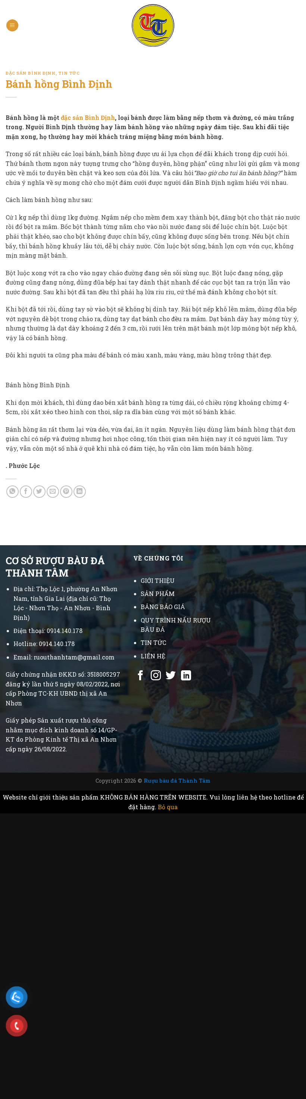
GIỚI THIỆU (158, 580)
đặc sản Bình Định (88, 117)
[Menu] (12, 25)
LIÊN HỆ (153, 656)
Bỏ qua (168, 807)
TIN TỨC (153, 642)
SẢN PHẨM (158, 593)
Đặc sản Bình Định (31, 73)
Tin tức (69, 73)
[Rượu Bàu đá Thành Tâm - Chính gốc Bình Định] (153, 25)
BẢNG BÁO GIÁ (163, 607)
